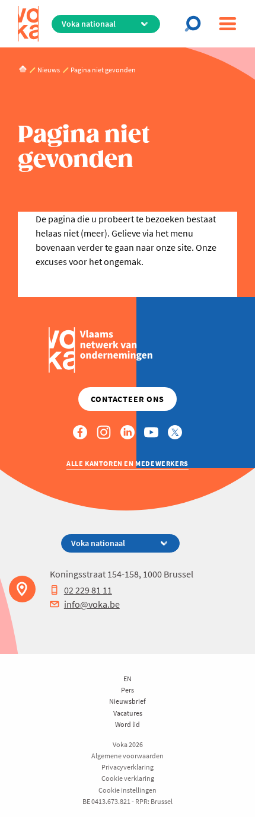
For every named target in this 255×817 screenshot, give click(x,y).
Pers (127, 689)
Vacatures (127, 713)
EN (127, 678)
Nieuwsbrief (127, 701)
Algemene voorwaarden (127, 755)
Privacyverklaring (127, 766)
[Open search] (196, 23)
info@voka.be (92, 604)
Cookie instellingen (127, 790)
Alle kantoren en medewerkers (127, 463)
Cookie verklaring (127, 778)
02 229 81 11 (88, 590)
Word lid (127, 724)
